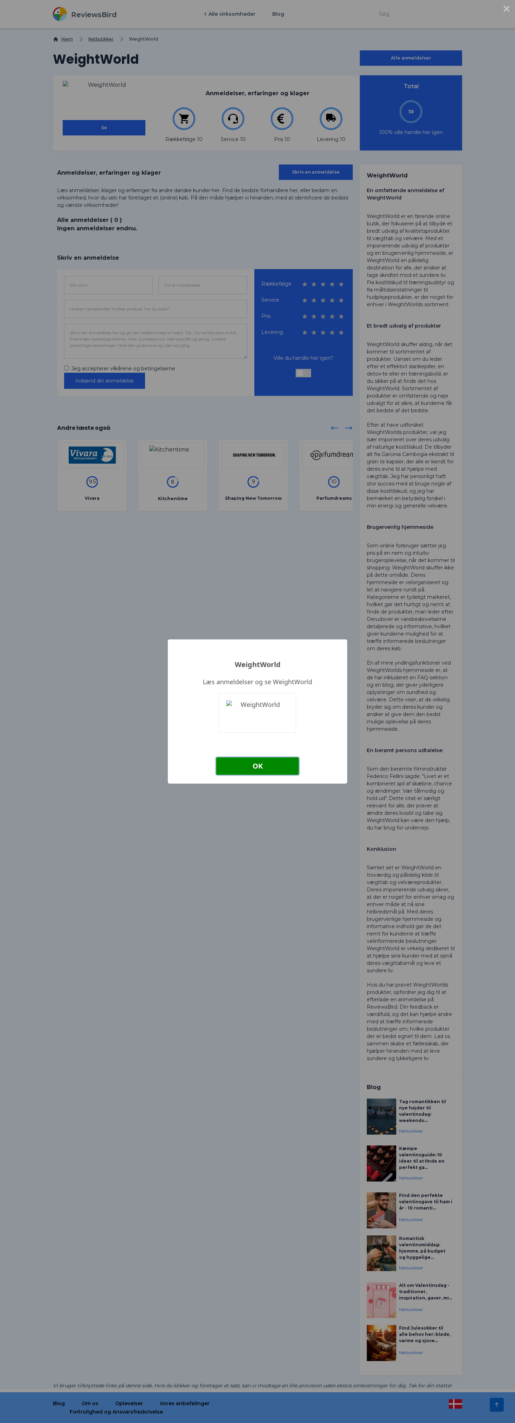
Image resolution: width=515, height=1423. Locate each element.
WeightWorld (258, 664)
